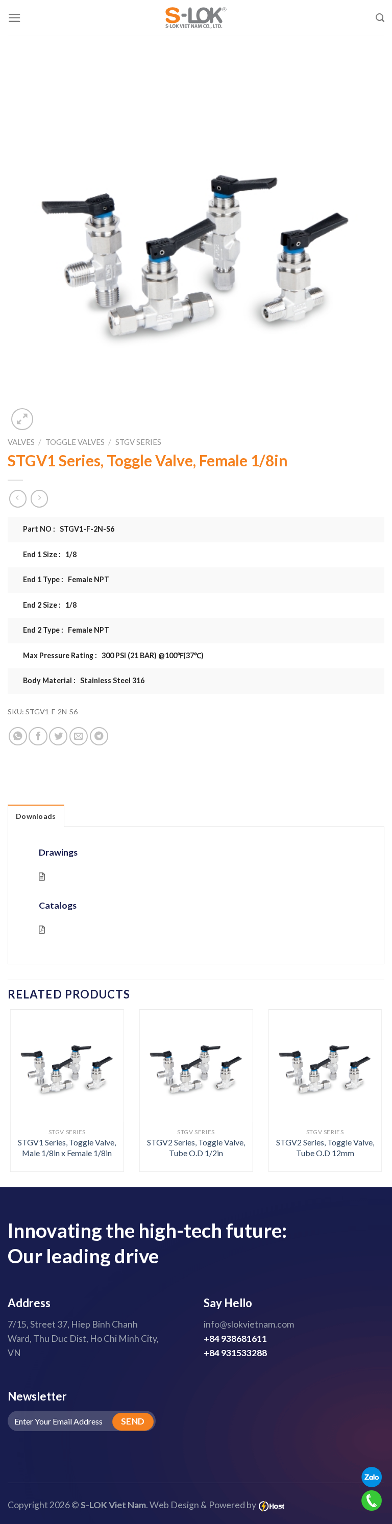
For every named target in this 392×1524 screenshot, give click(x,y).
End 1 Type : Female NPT (66, 579)
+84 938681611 (235, 1338)
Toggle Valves (75, 441)
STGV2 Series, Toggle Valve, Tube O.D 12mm (325, 1147)
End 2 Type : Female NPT (66, 630)
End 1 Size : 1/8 (50, 554)
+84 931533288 (235, 1352)
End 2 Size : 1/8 (50, 605)
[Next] (369, 1078)
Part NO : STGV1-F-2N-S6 (68, 528)
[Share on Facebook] (38, 736)
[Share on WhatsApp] (18, 736)
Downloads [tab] (36, 816)
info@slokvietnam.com (249, 1324)
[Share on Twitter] (58, 736)
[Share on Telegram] (99, 736)
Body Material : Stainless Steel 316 (83, 680)
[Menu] (14, 18)
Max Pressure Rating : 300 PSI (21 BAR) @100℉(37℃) (113, 655)
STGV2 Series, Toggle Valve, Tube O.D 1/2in (196, 1147)
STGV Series (138, 441)
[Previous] (23, 1078)
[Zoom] (22, 419)
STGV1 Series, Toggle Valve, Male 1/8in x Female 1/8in (67, 1147)
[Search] (380, 18)
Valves (21, 441)
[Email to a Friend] (78, 736)
